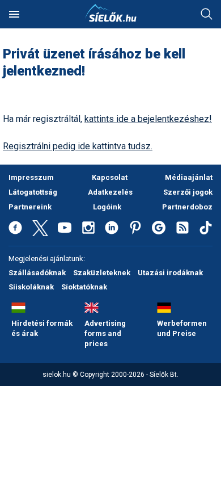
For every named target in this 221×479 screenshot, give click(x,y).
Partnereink (30, 207)
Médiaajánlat (188, 177)
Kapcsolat (110, 177)
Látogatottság (32, 192)
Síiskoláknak (31, 287)
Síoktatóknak (84, 287)
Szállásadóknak (37, 272)
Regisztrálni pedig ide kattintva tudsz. (77, 146)
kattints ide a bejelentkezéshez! (148, 119)
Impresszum (31, 177)
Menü (14, 14)
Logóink (107, 207)
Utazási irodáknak (170, 272)
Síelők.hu (110, 13)
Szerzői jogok (187, 192)
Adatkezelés (110, 192)
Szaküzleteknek (101, 272)
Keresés (207, 14)
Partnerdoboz (187, 207)
